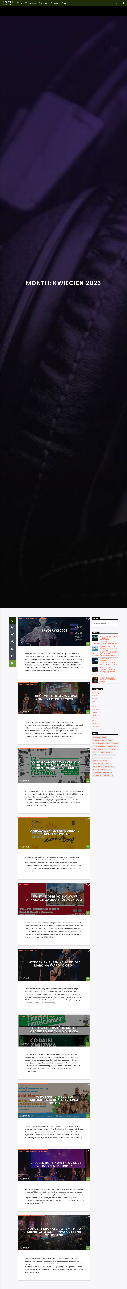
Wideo (66, 3)
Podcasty (56, 3)
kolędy (101, 834)
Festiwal (22, 1098)
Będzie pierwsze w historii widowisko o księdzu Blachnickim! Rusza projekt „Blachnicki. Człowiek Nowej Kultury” (104, 733)
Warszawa (97, 854)
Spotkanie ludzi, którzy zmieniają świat (107, 761)
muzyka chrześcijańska (102, 840)
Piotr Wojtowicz (24, 793)
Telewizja (95, 797)
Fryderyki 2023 (54, 712)
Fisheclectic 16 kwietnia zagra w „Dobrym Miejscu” (55, 1246)
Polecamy (33, 701)
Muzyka (112, 837)
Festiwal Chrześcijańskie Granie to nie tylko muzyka (54, 1111)
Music (21, 701)
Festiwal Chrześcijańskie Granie (105, 825)
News (27, 701)
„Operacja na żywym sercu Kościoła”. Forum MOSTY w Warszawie (109, 743)
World (94, 803)
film (94, 831)
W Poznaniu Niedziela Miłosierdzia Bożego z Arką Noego (54, 1181)
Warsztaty (95, 800)
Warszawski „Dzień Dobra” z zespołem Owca (55, 914)
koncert (109, 834)
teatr (113, 849)
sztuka (106, 849)
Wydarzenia (45, 3)
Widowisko (107, 854)
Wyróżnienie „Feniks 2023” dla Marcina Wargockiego (55, 1046)
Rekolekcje (97, 849)
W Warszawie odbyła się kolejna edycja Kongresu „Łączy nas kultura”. (104, 753)
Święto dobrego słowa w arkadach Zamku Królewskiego (54, 980)
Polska (108, 846)
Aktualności (32, 3)
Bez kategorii (24, 967)
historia (112, 831)
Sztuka (94, 794)
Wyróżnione (96, 808)
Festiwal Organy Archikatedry (105, 828)
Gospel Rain (102, 831)
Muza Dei (104, 837)
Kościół (96, 837)
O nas (21, 3)
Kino (93, 783)
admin (22, 725)
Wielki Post (97, 857)
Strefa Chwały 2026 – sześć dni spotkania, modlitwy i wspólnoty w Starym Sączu (104, 721)
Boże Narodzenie (99, 819)
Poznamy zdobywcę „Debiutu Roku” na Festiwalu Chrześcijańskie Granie (54, 846)
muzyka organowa (100, 843)
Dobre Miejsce (98, 822)
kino (95, 834)
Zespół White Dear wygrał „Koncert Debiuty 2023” (55, 779)
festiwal (109, 822)
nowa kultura (98, 846)
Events (94, 777)
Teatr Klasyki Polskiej (102, 851)
